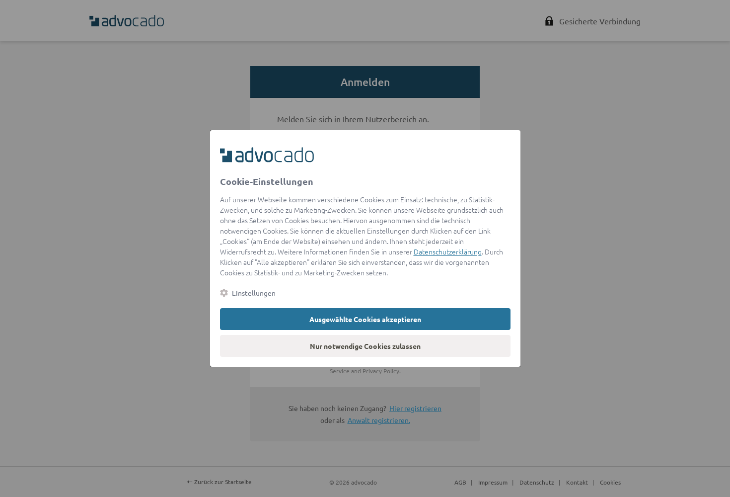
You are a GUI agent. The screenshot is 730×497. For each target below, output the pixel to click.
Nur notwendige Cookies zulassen (365, 345)
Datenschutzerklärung (448, 251)
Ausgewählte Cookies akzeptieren (365, 319)
